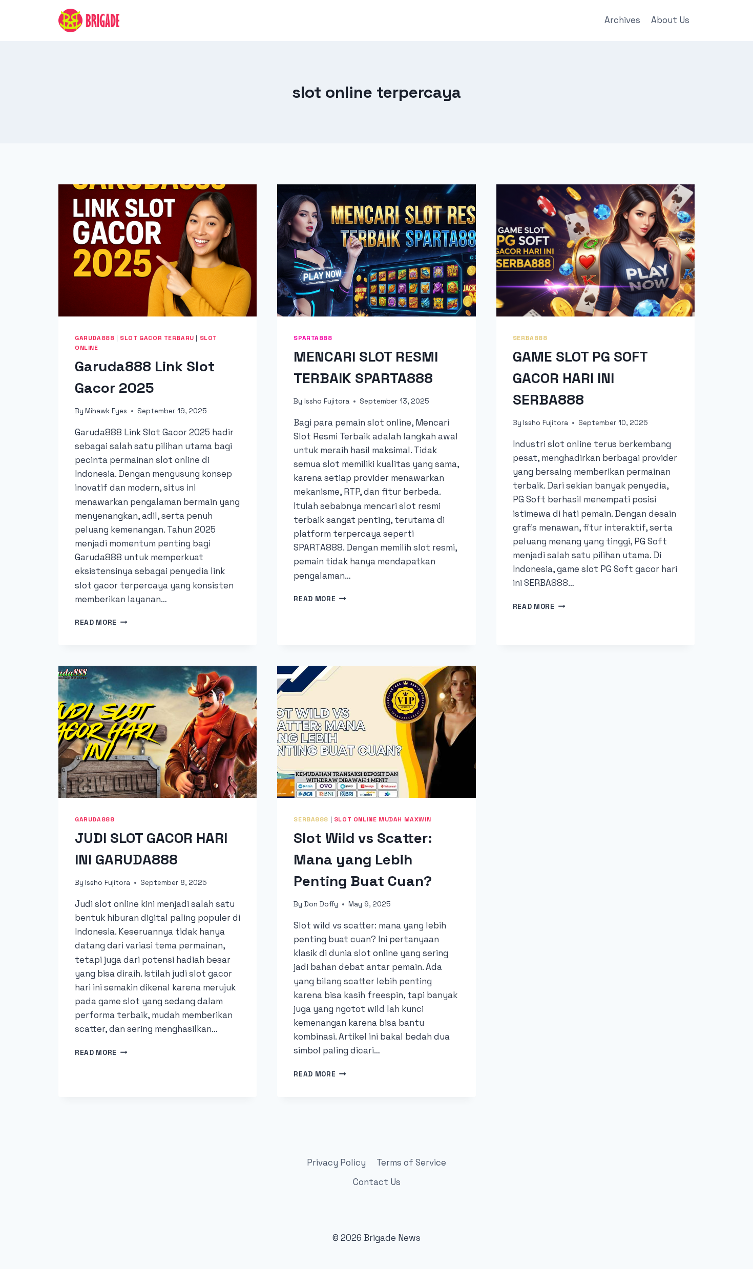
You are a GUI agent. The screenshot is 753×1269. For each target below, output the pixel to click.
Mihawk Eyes (106, 411)
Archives (622, 20)
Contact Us (377, 1182)
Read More (101, 622)
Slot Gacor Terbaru (157, 338)
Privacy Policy (336, 1162)
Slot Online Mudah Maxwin (382, 819)
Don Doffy (321, 904)
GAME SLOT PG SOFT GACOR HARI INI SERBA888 (580, 378)
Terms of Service (411, 1162)
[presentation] (157, 250)
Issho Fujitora (326, 401)
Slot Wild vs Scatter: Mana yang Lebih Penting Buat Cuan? (363, 859)
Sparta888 (313, 338)
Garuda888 (94, 338)
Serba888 (530, 338)
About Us (670, 20)
